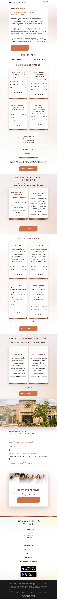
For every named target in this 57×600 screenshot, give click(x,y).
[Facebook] (27, 524)
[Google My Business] (33, 524)
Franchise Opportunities (28, 561)
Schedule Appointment (27, 500)
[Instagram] (24, 524)
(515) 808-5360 (28, 529)
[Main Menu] (47, 2)
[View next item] (31, 223)
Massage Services (18, 59)
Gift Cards (28, 549)
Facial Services (39, 59)
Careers (28, 553)
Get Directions (28, 537)
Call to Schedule (18, 48)
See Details (18, 92)
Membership (28, 545)
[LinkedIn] (30, 524)
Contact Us (28, 557)
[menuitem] (11, 591)
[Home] (17, 2)
